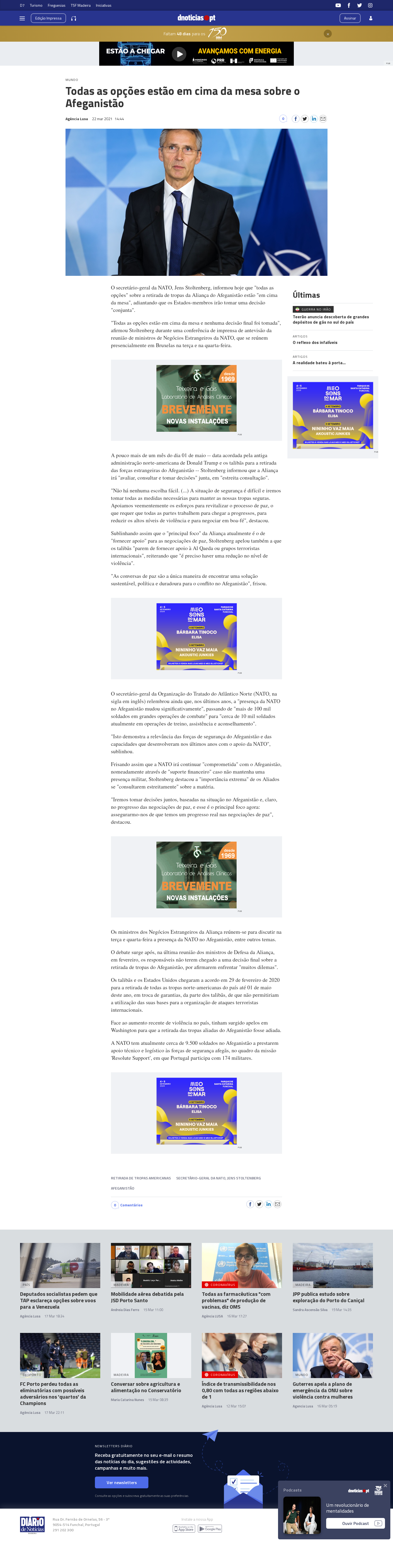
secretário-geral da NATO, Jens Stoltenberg (218, 1178)
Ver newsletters (122, 1482)
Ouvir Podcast (355, 1523)
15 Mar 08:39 (158, 1399)
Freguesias (57, 5)
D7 (22, 5)
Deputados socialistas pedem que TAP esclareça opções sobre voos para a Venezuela (58, 1300)
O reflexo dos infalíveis (315, 342)
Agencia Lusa (303, 1406)
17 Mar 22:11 (54, 1412)
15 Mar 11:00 (153, 1309)
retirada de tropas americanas (141, 1178)
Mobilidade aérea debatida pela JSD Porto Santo (147, 1297)
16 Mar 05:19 (327, 1406)
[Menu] (22, 18)
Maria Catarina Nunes (127, 1399)
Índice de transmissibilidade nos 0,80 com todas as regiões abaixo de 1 (240, 1390)
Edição (48, 18)
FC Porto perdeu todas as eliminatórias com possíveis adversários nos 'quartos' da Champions (53, 1393)
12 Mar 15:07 (236, 1406)
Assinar (350, 18)
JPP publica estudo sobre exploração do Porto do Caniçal (328, 1297)
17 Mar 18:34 (54, 1316)
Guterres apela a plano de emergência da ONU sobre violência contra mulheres (323, 1390)
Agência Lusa (30, 1316)
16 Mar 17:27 (237, 1316)
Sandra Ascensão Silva (310, 1309)
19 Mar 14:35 (341, 1309)
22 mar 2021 (108, 118)
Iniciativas (103, 5)
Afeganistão (122, 1188)
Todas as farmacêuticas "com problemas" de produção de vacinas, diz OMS (236, 1300)
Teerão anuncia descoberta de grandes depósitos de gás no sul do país (331, 319)
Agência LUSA (212, 1316)
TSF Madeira (81, 5)
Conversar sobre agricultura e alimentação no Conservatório (146, 1387)
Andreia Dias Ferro (125, 1309)
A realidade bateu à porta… (319, 362)
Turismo (36, 5)
